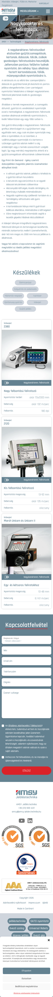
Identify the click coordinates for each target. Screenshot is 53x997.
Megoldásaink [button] (28, 11)
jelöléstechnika (17, 921)
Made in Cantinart (25, 908)
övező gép (39, 935)
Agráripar (37, 295)
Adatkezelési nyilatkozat (14, 902)
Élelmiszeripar (25, 282)
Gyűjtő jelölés (25, 308)
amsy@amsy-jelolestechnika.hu (26, 811)
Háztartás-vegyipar (13, 295)
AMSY (4, 41)
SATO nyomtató (39, 921)
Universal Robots (38, 928)
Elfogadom (26, 970)
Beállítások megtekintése (26, 986)
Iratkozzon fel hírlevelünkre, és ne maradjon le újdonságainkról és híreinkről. (26, 759)
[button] (48, 940)
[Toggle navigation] (48, 11)
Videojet (37, 302)
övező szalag (17, 928)
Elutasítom (26, 978)
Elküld (27, 770)
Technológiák (15, 41)
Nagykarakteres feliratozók (37, 41)
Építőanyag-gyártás (13, 302)
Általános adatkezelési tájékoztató (27, 993)
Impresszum (34, 902)
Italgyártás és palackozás (25, 289)
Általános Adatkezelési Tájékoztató (25, 725)
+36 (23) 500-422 (26, 808)
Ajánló (45, 902)
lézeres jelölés (21, 935)
